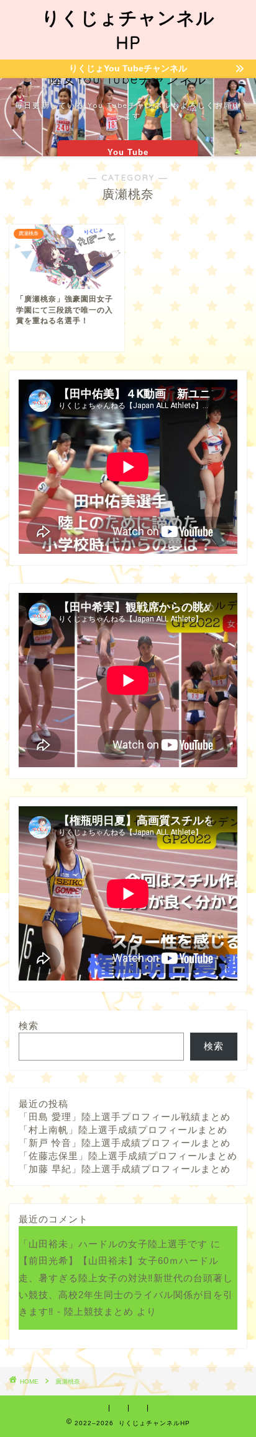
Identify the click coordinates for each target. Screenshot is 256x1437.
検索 (29, 1025)
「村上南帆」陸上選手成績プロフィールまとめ (123, 1129)
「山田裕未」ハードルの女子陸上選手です (113, 1244)
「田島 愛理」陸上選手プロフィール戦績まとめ (125, 1116)
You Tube (128, 152)
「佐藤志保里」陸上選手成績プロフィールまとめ (128, 1155)
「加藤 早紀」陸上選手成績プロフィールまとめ (125, 1168)
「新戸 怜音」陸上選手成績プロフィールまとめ (125, 1142)
